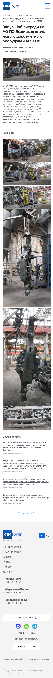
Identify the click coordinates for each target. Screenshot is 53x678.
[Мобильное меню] (47, 6)
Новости (8, 567)
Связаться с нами (26, 646)
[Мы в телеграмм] (34, 626)
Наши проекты (12, 547)
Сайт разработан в (26, 670)
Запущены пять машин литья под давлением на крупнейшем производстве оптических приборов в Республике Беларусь (26, 497)
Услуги (7, 557)
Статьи (7, 562)
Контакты (9, 572)
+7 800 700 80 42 (12, 582)
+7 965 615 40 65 (12, 592)
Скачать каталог (24, 617)
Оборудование (12, 552)
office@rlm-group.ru (26, 638)
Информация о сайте (18, 673)
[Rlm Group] (11, 6)
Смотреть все (25, 513)
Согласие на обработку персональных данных (26, 659)
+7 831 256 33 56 (12, 603)
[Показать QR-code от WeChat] (26, 626)
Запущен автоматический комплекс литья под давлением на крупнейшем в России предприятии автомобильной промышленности (25, 481)
